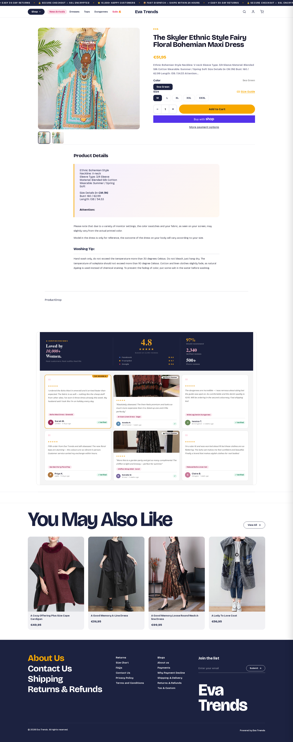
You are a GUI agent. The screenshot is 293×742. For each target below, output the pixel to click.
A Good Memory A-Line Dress (109, 615)
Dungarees (101, 11)
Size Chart (122, 662)
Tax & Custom (166, 688)
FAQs (119, 667)
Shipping (45, 679)
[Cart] (262, 11)
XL (177, 98)
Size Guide (248, 91)
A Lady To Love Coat (224, 615)
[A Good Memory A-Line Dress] (116, 574)
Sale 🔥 (116, 11)
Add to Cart (217, 109)
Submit (254, 668)
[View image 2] (58, 138)
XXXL (202, 98)
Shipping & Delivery (170, 677)
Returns (121, 657)
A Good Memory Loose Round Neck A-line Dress (175, 617)
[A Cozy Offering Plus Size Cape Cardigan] (56, 574)
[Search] (244, 11)
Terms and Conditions (130, 682)
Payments (164, 667)
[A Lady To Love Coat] (237, 574)
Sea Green (163, 86)
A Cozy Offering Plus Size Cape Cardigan (50, 617)
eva (156, 29)
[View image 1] (44, 138)
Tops (87, 11)
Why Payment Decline (171, 672)
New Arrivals (57, 11)
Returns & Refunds (65, 689)
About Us (46, 658)
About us (163, 662)
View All (252, 525)
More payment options (204, 127)
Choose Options (57, 607)
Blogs (161, 657)
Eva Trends (259, 730)
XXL (189, 98)
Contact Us (50, 668)
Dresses (74, 11)
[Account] (253, 11)
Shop (35, 11)
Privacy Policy (124, 677)
